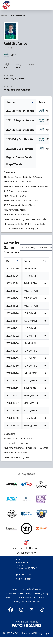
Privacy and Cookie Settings (26, 601)
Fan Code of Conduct (32, 589)
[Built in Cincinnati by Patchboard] (26, 624)
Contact (14, 589)
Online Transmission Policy (18, 593)
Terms (9, 597)
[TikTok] (42, 609)
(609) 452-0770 (23, 574)
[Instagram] (21, 609)
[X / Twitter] (32, 609)
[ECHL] (6, 4)
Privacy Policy (41, 593)
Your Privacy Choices (26, 597)
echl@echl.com (23, 578)
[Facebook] (10, 609)
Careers (43, 597)
